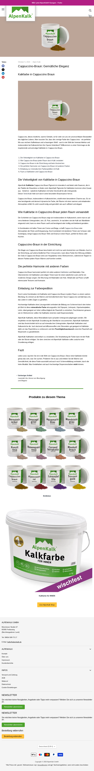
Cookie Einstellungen (9, 687)
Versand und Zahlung (9, 675)
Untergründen (55, 253)
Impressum (6, 660)
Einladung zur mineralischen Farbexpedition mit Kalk (39, 169)
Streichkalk (27, 194)
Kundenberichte (7, 663)
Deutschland (46, 746)
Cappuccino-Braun (72, 228)
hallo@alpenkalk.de (14, 642)
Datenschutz (6, 684)
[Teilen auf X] (3, 69)
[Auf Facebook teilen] (3, 65)
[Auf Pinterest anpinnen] (3, 77)
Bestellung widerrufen (13, 736)
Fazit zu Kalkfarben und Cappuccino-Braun (36, 172)
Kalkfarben (65, 272)
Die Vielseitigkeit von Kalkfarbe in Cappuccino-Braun (39, 158)
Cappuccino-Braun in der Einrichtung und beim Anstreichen (42, 163)
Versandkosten (42, 765)
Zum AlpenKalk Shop (47, 605)
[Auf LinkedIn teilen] (3, 73)
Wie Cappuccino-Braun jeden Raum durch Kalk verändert (41, 160)
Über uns (5, 657)
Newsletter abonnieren (13, 707)
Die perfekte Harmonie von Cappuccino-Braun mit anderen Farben (45, 166)
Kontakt (4, 654)
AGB (3, 678)
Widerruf (5, 681)
